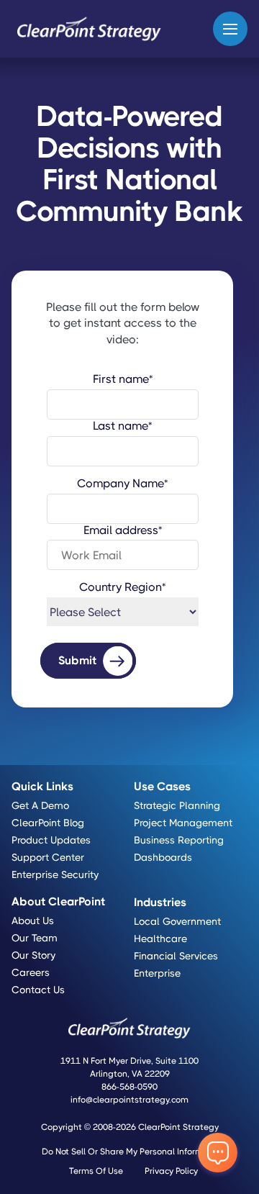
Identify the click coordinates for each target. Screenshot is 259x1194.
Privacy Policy (171, 1171)
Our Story (33, 955)
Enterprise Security (55, 874)
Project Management (183, 823)
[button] (230, 29)
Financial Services (176, 956)
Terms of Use (96, 1171)
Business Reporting (179, 840)
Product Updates (51, 840)
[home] (89, 29)
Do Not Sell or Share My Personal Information (133, 1151)
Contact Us (38, 990)
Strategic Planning (177, 805)
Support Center (48, 857)
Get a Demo (40, 805)
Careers (31, 972)
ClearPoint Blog (48, 823)
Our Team (35, 938)
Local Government (177, 921)
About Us (33, 920)
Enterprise (157, 973)
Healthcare (160, 938)
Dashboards (163, 857)
